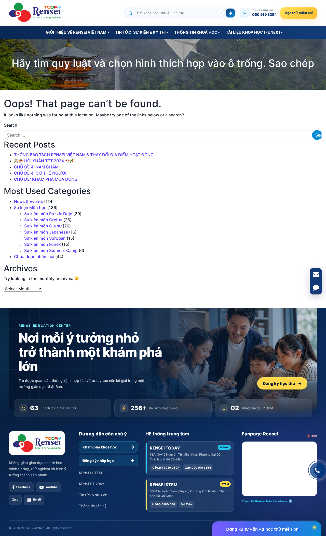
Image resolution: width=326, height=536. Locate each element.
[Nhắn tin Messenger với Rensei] (316, 288)
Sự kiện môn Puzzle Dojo (48, 213)
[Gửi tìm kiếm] (230, 12)
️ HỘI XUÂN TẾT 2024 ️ (44, 160)
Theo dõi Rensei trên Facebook (264, 501)
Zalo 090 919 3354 (198, 467)
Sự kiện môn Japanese (46, 232)
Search (10, 125)
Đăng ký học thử (282, 383)
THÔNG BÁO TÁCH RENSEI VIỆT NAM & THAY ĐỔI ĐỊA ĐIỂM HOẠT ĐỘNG (84, 154)
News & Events (28, 201)
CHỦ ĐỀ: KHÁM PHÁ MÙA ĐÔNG (45, 179)
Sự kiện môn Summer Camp (51, 250)
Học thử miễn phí (299, 13)
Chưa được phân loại (34, 256)
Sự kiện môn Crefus (43, 219)
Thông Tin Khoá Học (195, 32)
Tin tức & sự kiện (93, 495)
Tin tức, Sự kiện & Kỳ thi (140, 32)
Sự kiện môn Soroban (45, 238)
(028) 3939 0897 (166, 467)
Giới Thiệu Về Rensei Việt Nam (76, 32)
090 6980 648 (164, 504)
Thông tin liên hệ (92, 506)
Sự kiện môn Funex (42, 244)
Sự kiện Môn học (30, 207)
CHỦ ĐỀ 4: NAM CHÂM (36, 166)
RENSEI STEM (90, 473)
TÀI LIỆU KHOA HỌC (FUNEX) (253, 32)
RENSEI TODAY (91, 484)
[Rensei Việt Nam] (35, 12)
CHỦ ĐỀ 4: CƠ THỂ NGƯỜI (40, 173)
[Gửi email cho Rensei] (316, 274)
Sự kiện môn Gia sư (43, 225)
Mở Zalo (186, 504)
